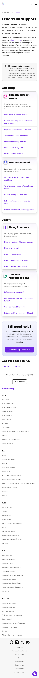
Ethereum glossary (8, 443)
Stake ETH (5, 491)
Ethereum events (7, 563)
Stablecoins (6, 471)
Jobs (19, 658)
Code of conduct (19, 654)
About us (20, 647)
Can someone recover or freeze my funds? (18, 299)
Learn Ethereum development (12, 523)
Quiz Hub (5, 435)
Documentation (7, 515)
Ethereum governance (9, 627)
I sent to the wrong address (15, 142)
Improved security (8, 611)
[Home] (3, 4)
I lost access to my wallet (14, 148)
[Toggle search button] (31, 4)
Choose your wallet (8, 459)
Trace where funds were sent (16, 136)
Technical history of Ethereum (12, 615)
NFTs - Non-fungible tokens (11, 475)
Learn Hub (5, 399)
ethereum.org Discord (21, 350)
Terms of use (19, 665)
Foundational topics (8, 531)
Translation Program (8, 571)
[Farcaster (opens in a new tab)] (17, 642)
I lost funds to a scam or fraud (16, 115)
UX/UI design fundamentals (11, 535)
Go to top (21, 382)
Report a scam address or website (17, 129)
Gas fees (5, 423)
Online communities (8, 559)
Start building (6, 519)
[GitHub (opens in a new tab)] (11, 642)
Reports (4, 631)
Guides (4, 455)
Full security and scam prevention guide (17, 202)
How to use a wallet (12, 248)
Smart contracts (7, 419)
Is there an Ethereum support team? (18, 313)
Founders (5, 543)
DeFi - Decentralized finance (11, 479)
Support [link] (18, 12)
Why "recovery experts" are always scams (18, 187)
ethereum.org (15, 40)
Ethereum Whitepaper (9, 603)
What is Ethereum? (8, 403)
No (19, 366)
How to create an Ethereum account (18, 242)
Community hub (7, 555)
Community (6, 12)
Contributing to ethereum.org (11, 567)
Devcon (5, 591)
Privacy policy (19, 661)
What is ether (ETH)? (9, 407)
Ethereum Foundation (9, 579)
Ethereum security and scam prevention (15, 431)
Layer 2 (4, 495)
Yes (8, 366)
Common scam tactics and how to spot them (17, 178)
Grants (4, 527)
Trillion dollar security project (12, 635)
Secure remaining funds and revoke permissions (18, 122)
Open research (7, 619)
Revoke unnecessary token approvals (19, 210)
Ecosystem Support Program (12, 587)
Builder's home (7, 507)
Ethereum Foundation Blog (11, 583)
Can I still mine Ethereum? (14, 307)
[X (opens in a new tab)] (22, 642)
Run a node (6, 427)
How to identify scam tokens (15, 195)
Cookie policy (19, 669)
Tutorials (4, 511)
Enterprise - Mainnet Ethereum (13, 539)
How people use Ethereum (11, 439)
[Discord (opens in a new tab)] (28, 642)
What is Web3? (7, 415)
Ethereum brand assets (19, 651)
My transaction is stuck (13, 154)
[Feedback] (34, 673)
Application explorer (9, 467)
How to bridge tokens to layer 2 (16, 260)
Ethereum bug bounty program (12, 575)
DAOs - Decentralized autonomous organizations (18, 483)
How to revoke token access (15, 266)
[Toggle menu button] (36, 4)
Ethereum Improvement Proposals (13, 623)
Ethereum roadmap (8, 607)
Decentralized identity (9, 487)
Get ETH (4, 463)
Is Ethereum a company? (14, 292)
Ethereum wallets (7, 411)
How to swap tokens (12, 254)
